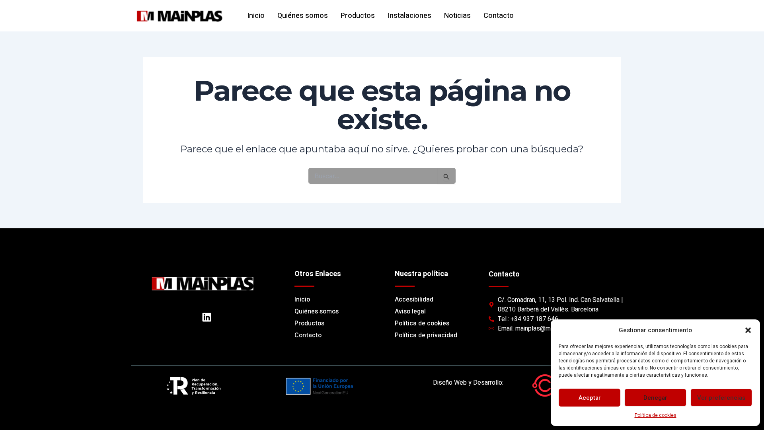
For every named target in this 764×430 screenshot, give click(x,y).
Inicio (256, 15)
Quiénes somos (302, 15)
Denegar (655, 397)
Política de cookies (655, 415)
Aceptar (590, 397)
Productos (358, 15)
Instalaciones (409, 15)
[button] (748, 330)
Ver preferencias (721, 397)
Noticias (457, 15)
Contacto (498, 15)
